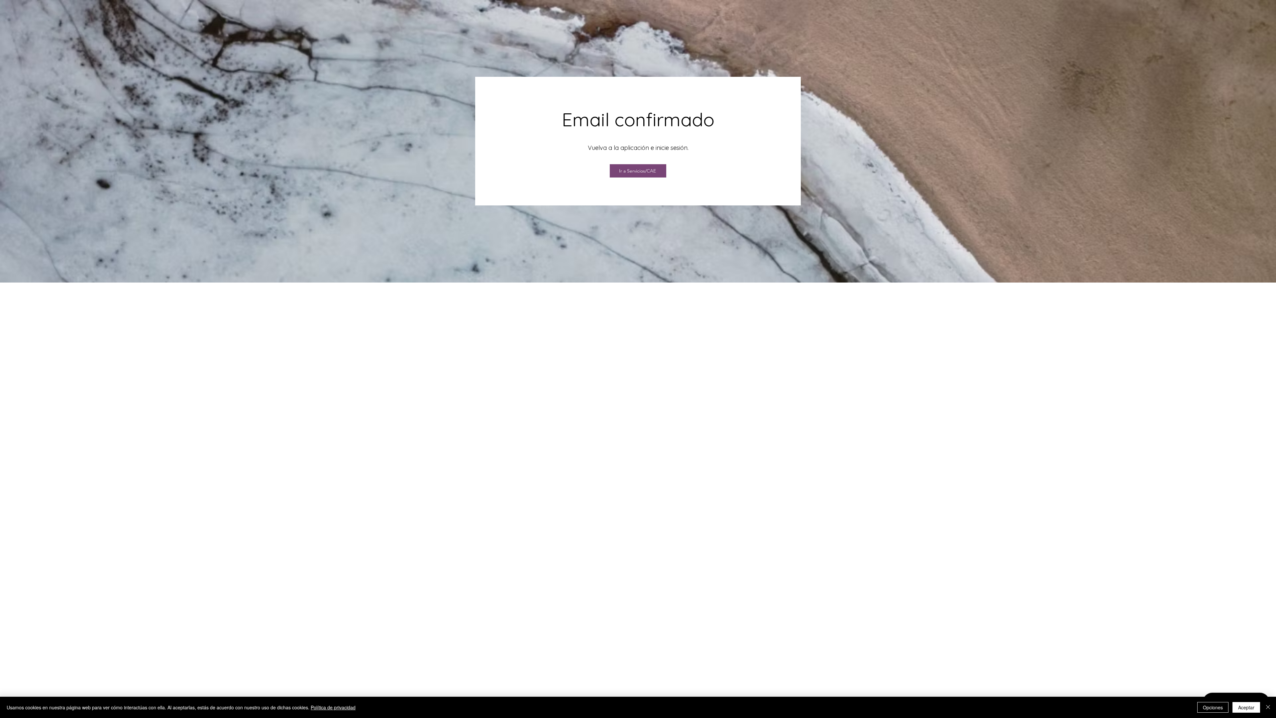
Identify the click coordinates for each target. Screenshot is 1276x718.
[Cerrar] (1268, 707)
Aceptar (1246, 707)
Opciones (1213, 707)
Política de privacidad (333, 707)
